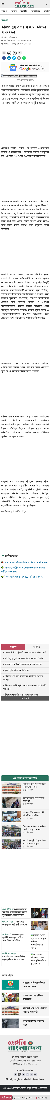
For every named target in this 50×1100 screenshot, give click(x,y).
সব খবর (24, 698)
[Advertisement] (25, 608)
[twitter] (14, 58)
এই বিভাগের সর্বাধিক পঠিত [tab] (25, 778)
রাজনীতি (24, 11)
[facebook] (4, 58)
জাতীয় (13, 11)
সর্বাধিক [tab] (36, 647)
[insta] (27, 1074)
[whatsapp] (24, 58)
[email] (19, 58)
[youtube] (35, 1074)
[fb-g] (19, 1074)
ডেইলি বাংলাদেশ (19, 1088)
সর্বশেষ (4, 11)
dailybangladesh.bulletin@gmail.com (26, 1079)
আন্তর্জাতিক (35, 11)
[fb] (15, 1074)
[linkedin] (9, 58)
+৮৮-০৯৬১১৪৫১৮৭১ (27, 1064)
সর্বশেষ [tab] (13, 647)
